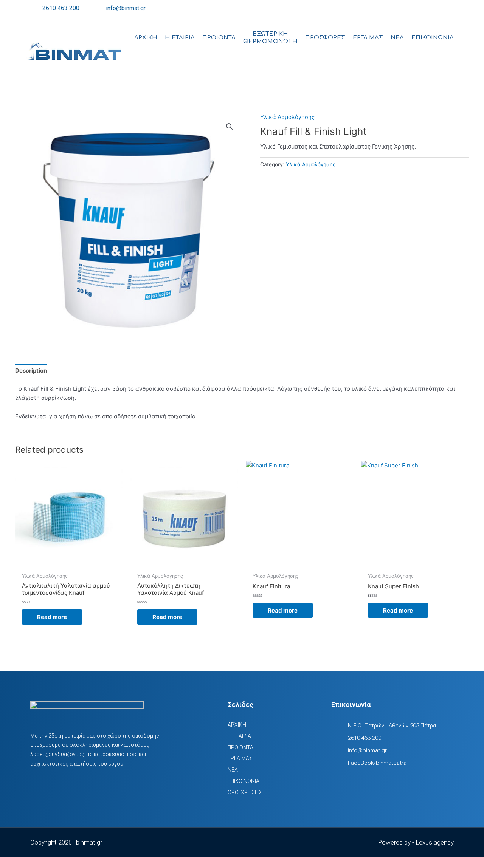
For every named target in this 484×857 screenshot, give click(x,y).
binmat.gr (89, 842)
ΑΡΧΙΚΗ (145, 37)
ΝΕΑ (397, 37)
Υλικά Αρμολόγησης (287, 117)
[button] (229, 126)
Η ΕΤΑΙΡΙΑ (180, 37)
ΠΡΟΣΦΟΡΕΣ (325, 37)
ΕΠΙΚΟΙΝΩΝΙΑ (432, 37)
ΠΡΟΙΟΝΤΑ (219, 37)
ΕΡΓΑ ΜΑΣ (368, 37)
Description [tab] (31, 370)
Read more (52, 616)
